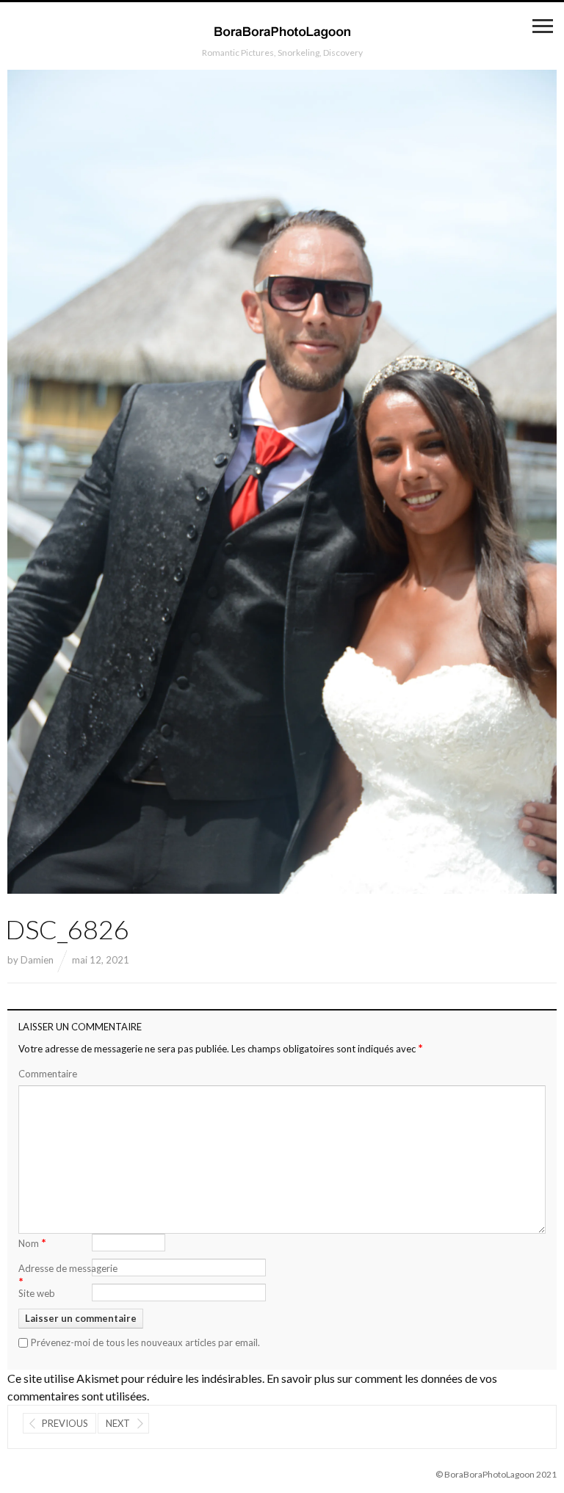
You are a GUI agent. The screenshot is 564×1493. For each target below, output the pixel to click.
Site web (36, 1293)
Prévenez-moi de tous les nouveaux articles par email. (145, 1342)
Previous (65, 1423)
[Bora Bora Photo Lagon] (282, 31)
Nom (32, 1242)
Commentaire (47, 1074)
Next (118, 1423)
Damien (37, 960)
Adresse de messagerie (68, 1275)
